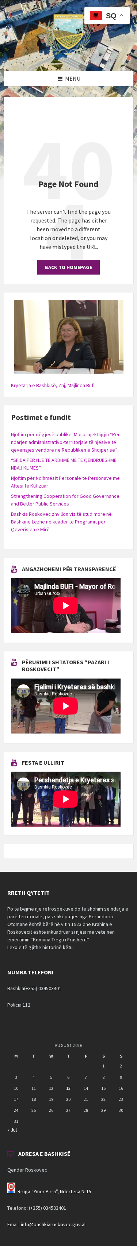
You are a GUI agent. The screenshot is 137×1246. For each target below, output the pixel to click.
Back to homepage (68, 267)
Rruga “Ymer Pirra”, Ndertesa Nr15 (54, 1191)
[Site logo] (68, 56)
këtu (68, 947)
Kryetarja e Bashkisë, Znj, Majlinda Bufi (53, 385)
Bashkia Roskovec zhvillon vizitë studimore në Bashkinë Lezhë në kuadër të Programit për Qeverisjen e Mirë (61, 522)
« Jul (12, 1129)
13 (68, 1088)
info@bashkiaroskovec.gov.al (53, 1224)
